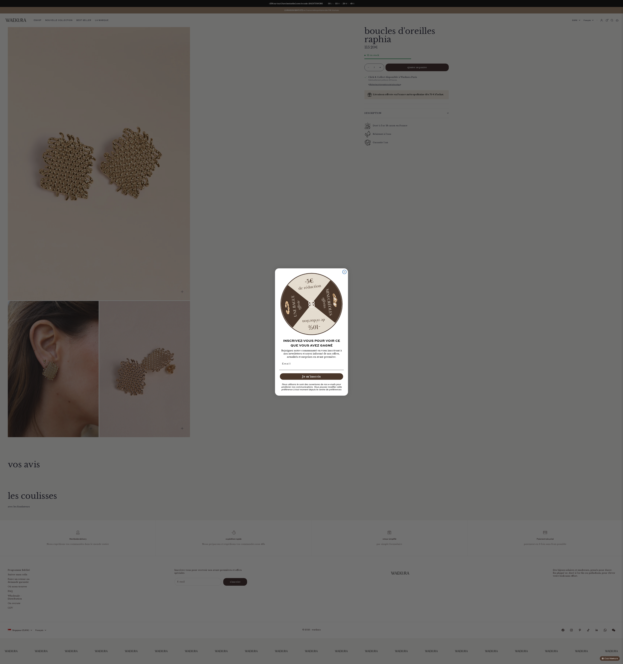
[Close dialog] (344, 272)
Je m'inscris (311, 376)
